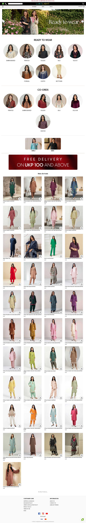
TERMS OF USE (27, 508)
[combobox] (15, 3)
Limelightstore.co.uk (39, 521)
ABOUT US (52, 501)
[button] (82, 21)
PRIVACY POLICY (27, 506)
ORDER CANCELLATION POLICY (31, 505)
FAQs (25, 510)
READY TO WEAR (43, 40)
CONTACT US (53, 503)
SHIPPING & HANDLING (29, 501)
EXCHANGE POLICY (28, 503)
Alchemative (51, 521)
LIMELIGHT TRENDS (54, 505)
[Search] (21, 3)
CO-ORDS (42, 90)
